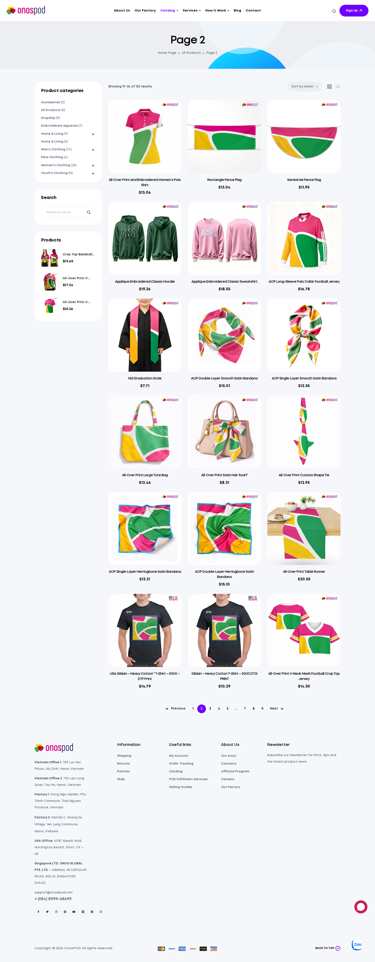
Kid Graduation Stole (144, 378)
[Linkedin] (92, 912)
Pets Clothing (52, 157)
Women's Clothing (55, 165)
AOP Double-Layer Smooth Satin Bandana (224, 378)
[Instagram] (56, 912)
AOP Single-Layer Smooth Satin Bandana (304, 378)
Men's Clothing (53, 149)
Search (89, 212)
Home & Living (52, 134)
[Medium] (83, 912)
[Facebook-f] (38, 912)
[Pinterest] (65, 912)
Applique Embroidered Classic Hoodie (145, 281)
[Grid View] (329, 86)
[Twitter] (47, 912)
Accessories (50, 102)
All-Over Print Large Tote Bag (145, 475)
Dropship (48, 118)
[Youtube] (74, 912)
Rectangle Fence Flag (224, 180)
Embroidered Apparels (59, 126)
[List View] (337, 86)
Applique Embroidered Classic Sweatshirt (224, 281)
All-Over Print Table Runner (304, 571)
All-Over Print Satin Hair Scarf (224, 475)
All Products (191, 53)
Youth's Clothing (54, 173)
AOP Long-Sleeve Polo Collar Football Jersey (304, 281)
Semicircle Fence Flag (304, 180)
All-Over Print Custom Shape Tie (304, 475)
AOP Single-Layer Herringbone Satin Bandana (145, 571)
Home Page (167, 53)
